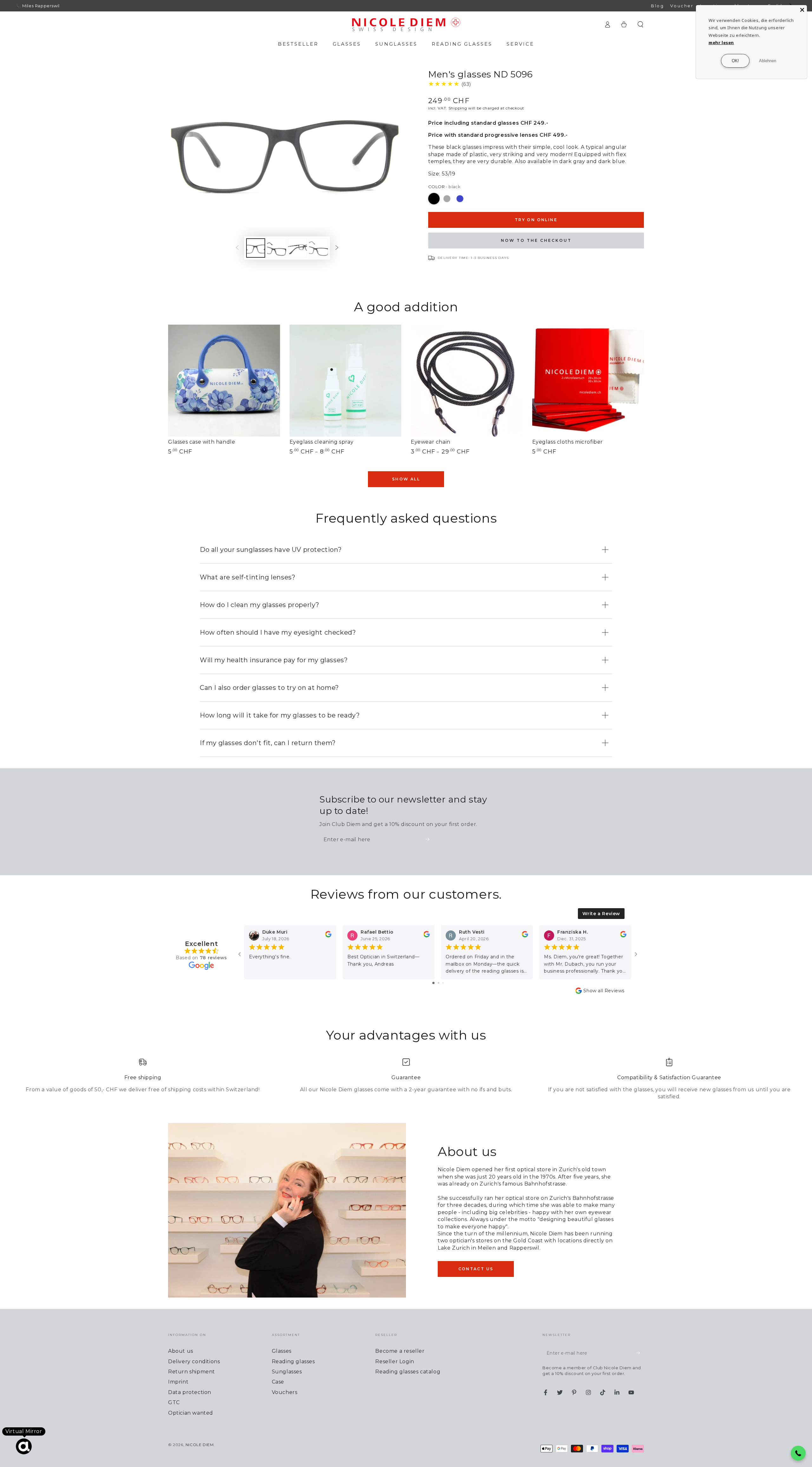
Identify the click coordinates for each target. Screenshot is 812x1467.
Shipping (458, 108)
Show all (406, 479)
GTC (174, 1402)
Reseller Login (394, 1361)
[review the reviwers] (328, 936)
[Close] (802, 10)
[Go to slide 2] (438, 983)
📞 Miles (25, 5)
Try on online (536, 219)
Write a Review (601, 913)
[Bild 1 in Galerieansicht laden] (255, 248)
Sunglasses (287, 1372)
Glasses (281, 1351)
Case (278, 1382)
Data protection (189, 1392)
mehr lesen (721, 42)
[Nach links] (237, 248)
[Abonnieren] (430, 839)
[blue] (460, 198)
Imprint (178, 1382)
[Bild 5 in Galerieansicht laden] (318, 248)
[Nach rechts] (337, 248)
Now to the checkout (536, 240)
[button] (640, 24)
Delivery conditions (194, 1361)
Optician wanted (190, 1413)
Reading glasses (293, 1361)
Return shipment (191, 1372)
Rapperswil (47, 5)
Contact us (476, 1268)
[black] (434, 198)
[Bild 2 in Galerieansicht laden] (276, 248)
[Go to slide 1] (433, 983)
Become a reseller (399, 1351)
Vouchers (285, 1392)
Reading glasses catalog (407, 1372)
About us (180, 1351)
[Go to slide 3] (442, 982)
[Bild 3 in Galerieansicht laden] (297, 248)
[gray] (447, 198)
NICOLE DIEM (200, 1444)
